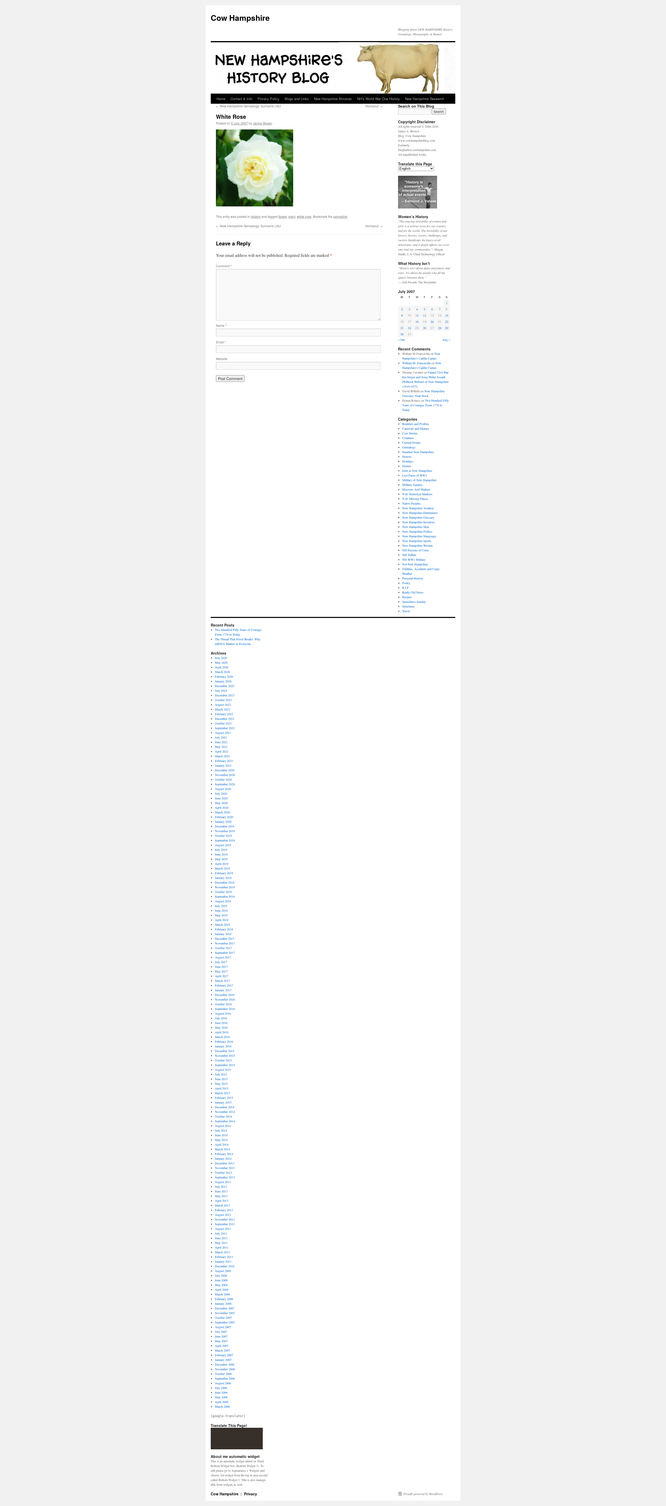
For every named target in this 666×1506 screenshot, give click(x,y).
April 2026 (221, 667)
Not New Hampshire (415, 564)
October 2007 (223, 1317)
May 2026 (221, 662)
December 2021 (224, 718)
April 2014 (221, 1144)
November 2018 (225, 887)
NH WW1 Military (414, 559)
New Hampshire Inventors (418, 522)
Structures (408, 606)
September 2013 (225, 1177)
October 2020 (223, 779)
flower (282, 216)
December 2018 (224, 882)
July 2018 (221, 906)
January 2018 (223, 934)
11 (417, 315)
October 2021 (223, 723)
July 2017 (221, 962)
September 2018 (225, 896)
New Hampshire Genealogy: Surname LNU (248, 106)
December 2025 (224, 686)
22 (446, 322)
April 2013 (221, 1200)
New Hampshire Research (424, 98)
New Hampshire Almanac (333, 98)
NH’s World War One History (378, 98)
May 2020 (221, 803)
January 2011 (223, 1261)
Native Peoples (411, 503)
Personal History (412, 578)
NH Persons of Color (415, 550)
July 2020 (221, 793)
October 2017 (223, 948)
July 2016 (221, 1018)
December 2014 (224, 1107)
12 (424, 315)
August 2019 (223, 845)
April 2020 (221, 807)
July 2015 (221, 1074)
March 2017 (222, 981)
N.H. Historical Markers (417, 494)
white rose (304, 216)
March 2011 (222, 1252)
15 (446, 315)
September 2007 (225, 1322)
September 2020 (225, 784)
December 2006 (224, 1364)
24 (409, 328)
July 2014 (221, 1130)
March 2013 (222, 1205)
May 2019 (221, 859)
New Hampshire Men (415, 527)
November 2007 (225, 1313)
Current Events (411, 442)
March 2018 (222, 924)
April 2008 (221, 1289)
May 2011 (221, 1243)
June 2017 (221, 966)
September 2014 (225, 1121)
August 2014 (223, 1126)
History (256, 216)
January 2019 (223, 878)
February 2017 (224, 985)
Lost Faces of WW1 (414, 475)
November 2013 (225, 1168)
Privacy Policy (268, 98)
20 (432, 322)
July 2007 (221, 1331)
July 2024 (221, 690)
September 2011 (225, 1224)
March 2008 (222, 1294)
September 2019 (225, 840)
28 (439, 328)
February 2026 (224, 676)
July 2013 (221, 1186)
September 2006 (225, 1378)
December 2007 (224, 1308)
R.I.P (405, 587)
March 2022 (222, 709)
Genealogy (408, 447)
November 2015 (225, 1055)
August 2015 (223, 1069)
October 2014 (223, 1116)
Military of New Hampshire (419, 480)
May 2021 (221, 747)
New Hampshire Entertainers (420, 513)
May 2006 (221, 1397)
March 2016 (222, 1037)
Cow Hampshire (240, 17)
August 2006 (223, 1383)
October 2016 (223, 1004)
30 (402, 334)
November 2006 (225, 1369)
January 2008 (223, 1303)
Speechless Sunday (414, 601)
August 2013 (223, 1182)
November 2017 (225, 943)
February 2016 (224, 1041)
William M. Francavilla (416, 363)
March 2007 (222, 1350)
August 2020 (223, 789)
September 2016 (225, 1009)
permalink (340, 216)
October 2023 (223, 700)
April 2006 (221, 1402)
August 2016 (223, 1013)
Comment (224, 266)
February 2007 (224, 1355)
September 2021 (225, 728)
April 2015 (221, 1088)
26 (424, 328)
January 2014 (223, 1158)
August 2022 (223, 704)
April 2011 (221, 1247)
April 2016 (221, 1032)
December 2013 (224, 1163)
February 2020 (224, 817)
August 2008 (223, 1271)
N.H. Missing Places (415, 499)
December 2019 (224, 826)
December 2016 (224, 995)
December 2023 (224, 695)
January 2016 (223, 1046)
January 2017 (223, 990)
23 (402, 328)
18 (417, 322)
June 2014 (221, 1135)
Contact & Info (241, 98)
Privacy (250, 1493)
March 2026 (222, 672)
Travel (406, 611)
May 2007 (221, 1341)
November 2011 (225, 1219)
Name (221, 325)
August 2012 (223, 1214)
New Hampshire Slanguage (419, 536)
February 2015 (224, 1098)
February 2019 (224, 873)
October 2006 (223, 1374)
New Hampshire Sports (416, 541)
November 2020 (225, 775)
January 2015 (223, 1102)
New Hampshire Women (417, 545)
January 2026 (223, 681)
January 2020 (223, 821)
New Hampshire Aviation (418, 508)
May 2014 (221, 1140)
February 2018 (224, 929)
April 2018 (221, 920)
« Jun (401, 339)
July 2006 (221, 1388)
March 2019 (222, 868)
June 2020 (221, 798)
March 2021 (222, 756)
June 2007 (221, 1336)
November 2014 (225, 1112)
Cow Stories (410, 433)
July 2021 (221, 737)
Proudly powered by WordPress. (423, 1494)
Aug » (446, 339)
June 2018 (221, 910)
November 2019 (225, 831)
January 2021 (223, 765)
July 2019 (221, 849)
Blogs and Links (297, 98)
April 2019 (221, 864)
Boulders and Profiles (415, 424)
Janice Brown (262, 123)
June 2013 (221, 1191)
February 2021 (224, 761)
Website (221, 358)
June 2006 (221, 1392)
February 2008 (224, 1299)
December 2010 (224, 1266)
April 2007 (221, 1346)
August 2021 (223, 733)
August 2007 (223, 1327)
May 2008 (221, 1285)
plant (291, 216)
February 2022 (224, 714)
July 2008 (221, 1275)
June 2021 (221, 742)
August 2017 (223, 957)
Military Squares (412, 485)
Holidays (407, 461)
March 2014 (222, 1149)
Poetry (406, 583)
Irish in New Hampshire (417, 470)
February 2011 (224, 1257)
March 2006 (222, 1406)
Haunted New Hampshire (418, 452)
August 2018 (223, 901)
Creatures (408, 438)
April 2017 (221, 976)
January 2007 (223, 1360)
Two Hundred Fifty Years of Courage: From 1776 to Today (425, 405)
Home (220, 98)
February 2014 (224, 1154)
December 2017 (224, 938)
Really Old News (413, 592)
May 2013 (221, 1196)
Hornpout (373, 106)
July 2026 (221, 658)
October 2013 (223, 1172)
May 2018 (221, 915)
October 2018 (223, 892)
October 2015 (223, 1060)
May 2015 (221, 1083)
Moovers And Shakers (416, 489)
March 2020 (222, 812)
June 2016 (221, 1023)
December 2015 (224, 1051)
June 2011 (221, 1238)
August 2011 (223, 1229)
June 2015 (221, 1079)
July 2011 (221, 1233)
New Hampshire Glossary (418, 517)
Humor (406, 466)
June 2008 (221, 1280)
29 (446, 328)
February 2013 (224, 1210)
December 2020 (224, 770)
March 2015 (222, 1093)
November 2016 (225, 999)
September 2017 (225, 952)
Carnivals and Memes (415, 428)
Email (221, 342)
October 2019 (223, 835)
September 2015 (225, 1065)
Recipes (407, 597)
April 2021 (221, 751)
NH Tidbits (409, 555)
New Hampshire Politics (417, 531)
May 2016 (221, 1027)
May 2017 (221, 971)
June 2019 (221, 854)
